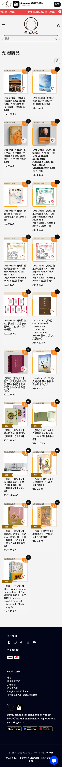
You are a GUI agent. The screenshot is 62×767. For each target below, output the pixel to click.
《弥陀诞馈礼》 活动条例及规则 (22, 694)
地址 (9, 677)
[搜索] (55, 38)
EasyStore (48, 752)
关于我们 (11, 684)
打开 (57, 4)
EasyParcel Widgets (17, 691)
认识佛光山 (12, 687)
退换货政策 (46, 758)
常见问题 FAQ (14, 681)
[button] (3, 26)
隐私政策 (35, 758)
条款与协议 (25, 758)
